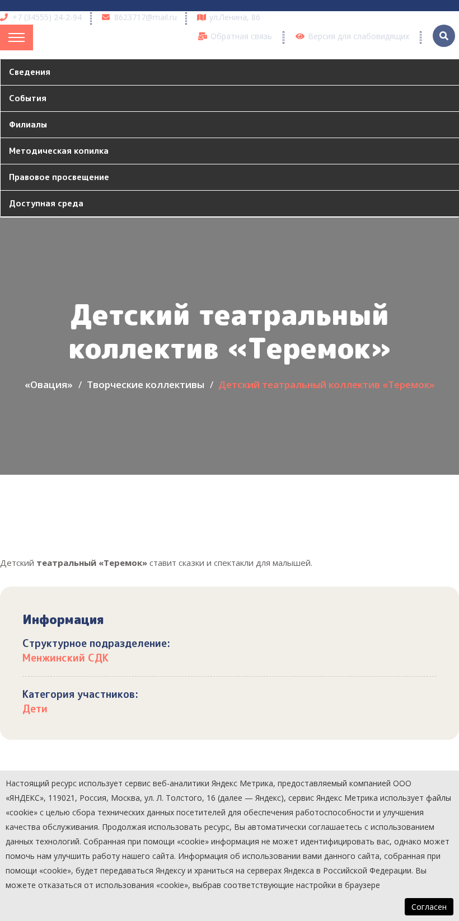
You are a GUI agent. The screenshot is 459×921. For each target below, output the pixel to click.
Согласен (429, 906)
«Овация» (49, 384)
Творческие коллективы (145, 384)
